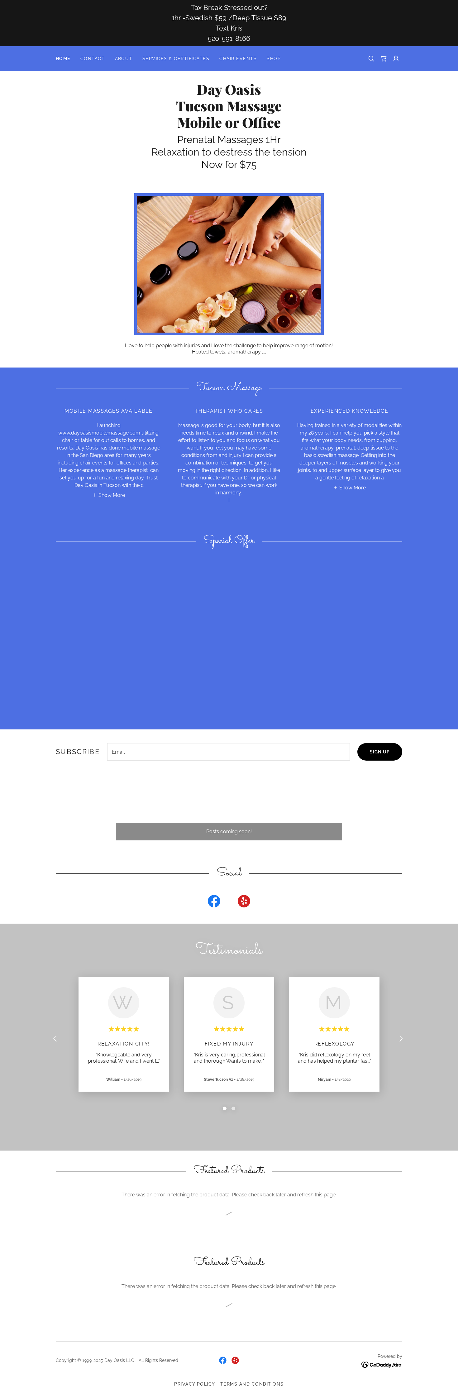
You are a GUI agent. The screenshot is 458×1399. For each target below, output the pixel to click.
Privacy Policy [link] (194, 1384)
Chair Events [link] (238, 58)
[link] (383, 58)
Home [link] (63, 58)
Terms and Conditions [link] (252, 1384)
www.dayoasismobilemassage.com (99, 433)
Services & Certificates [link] (175, 58)
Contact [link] (92, 58)
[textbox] (228, 752)
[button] (396, 58)
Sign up (380, 751)
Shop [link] (274, 58)
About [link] (124, 58)
